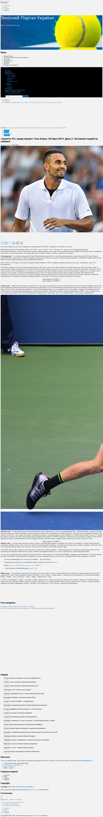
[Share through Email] (21, 243)
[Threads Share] (17, 243)
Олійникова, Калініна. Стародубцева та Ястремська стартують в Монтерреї (26, 740)
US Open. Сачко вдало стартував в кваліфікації (18, 713)
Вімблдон (7, 62)
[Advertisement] (49, 38)
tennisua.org (35, 790)
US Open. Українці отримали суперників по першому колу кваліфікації (24, 728)
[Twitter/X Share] (6, 243)
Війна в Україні (8, 56)
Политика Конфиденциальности (14, 802)
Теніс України (11, 75)
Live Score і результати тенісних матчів (16, 57)
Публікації (8, 84)
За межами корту (12, 81)
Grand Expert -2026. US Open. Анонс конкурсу (17, 689)
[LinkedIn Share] (13, 243)
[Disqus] (51, 629)
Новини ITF (10, 78)
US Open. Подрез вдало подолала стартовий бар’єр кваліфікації (23, 724)
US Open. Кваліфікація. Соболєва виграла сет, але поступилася (23, 709)
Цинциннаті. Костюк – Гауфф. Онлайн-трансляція (19, 747)
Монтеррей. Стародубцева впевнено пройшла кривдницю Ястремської (25, 705)
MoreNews (36, 816)
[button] (5, 68)
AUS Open (7, 59)
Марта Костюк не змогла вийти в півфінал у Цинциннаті (20, 743)
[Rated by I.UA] (4, 798)
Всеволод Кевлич (6, 145)
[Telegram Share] (9, 243)
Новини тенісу (10, 74)
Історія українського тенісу (12, 805)
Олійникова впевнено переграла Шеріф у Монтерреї (19, 736)
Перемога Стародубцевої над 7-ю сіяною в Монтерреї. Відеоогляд (24, 693)
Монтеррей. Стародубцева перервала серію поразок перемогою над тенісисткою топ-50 (31, 732)
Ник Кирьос (40, 128)
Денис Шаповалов (30, 128)
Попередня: (18, 606)
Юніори (9, 80)
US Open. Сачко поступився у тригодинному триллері (20, 682)
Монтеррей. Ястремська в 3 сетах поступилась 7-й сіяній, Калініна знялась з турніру (29, 720)
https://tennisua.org (9, 766)
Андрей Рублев (18, 128)
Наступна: (27, 608)
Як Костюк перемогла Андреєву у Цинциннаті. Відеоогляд (21, 751)
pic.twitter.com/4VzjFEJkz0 (33, 565)
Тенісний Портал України (27, 18)
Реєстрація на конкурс (14, 93)
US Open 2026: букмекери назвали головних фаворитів (20, 716)
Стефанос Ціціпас (60, 128)
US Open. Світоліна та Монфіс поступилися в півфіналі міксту (22, 678)
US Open (6, 63)
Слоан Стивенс (49, 128)
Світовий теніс (11, 77)
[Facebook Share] (2, 243)
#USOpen (55, 562)
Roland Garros (8, 60)
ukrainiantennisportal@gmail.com (13, 765)
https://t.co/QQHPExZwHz (17, 565)
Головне (6, 132)
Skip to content (5, 1)
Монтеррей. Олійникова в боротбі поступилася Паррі (20, 697)
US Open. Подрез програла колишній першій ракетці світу (21, 686)
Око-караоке (8, 134)
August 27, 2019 (32, 568)
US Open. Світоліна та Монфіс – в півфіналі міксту (19, 701)
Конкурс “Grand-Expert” (11, 65)
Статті (9, 86)
